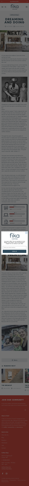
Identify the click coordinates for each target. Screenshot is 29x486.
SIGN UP (14, 251)
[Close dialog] (26, 233)
